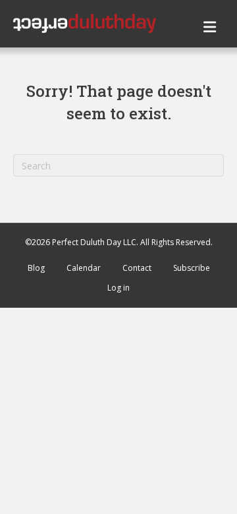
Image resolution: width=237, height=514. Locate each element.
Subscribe (191, 267)
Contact (136, 267)
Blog (36, 267)
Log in (118, 287)
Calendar (83, 267)
